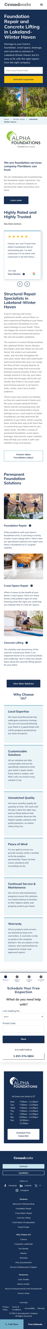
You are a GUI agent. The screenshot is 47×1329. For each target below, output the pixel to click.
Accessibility (30, 1308)
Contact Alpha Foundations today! (23, 456)
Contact (23, 1166)
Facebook (13, 1185)
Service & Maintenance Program (23, 1267)
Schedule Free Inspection (23, 1134)
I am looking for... (12, 1010)
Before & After (23, 1284)
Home (6, 119)
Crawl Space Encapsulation (23, 1222)
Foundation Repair (23, 1208)
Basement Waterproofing (23, 1204)
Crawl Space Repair (23, 1213)
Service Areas (19, 119)
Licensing (23, 1302)
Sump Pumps (23, 1227)
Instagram (24, 1190)
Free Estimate (35, 1324)
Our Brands (23, 1248)
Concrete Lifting (23, 1218)
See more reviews (12, 223)
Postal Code (9, 1023)
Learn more (16, 200)
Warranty (24, 1258)
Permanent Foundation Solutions (14, 478)
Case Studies (23, 1279)
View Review (16, 274)
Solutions (24, 1199)
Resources (23, 1275)
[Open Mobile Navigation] (41, 5)
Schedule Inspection (23, 79)
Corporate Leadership (23, 1244)
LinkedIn (28, 1185)
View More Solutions (23, 683)
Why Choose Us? (23, 1234)
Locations (23, 1173)
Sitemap (40, 1308)
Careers (23, 1239)
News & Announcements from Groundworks (23, 1289)
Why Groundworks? (23, 1262)
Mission (23, 1253)
